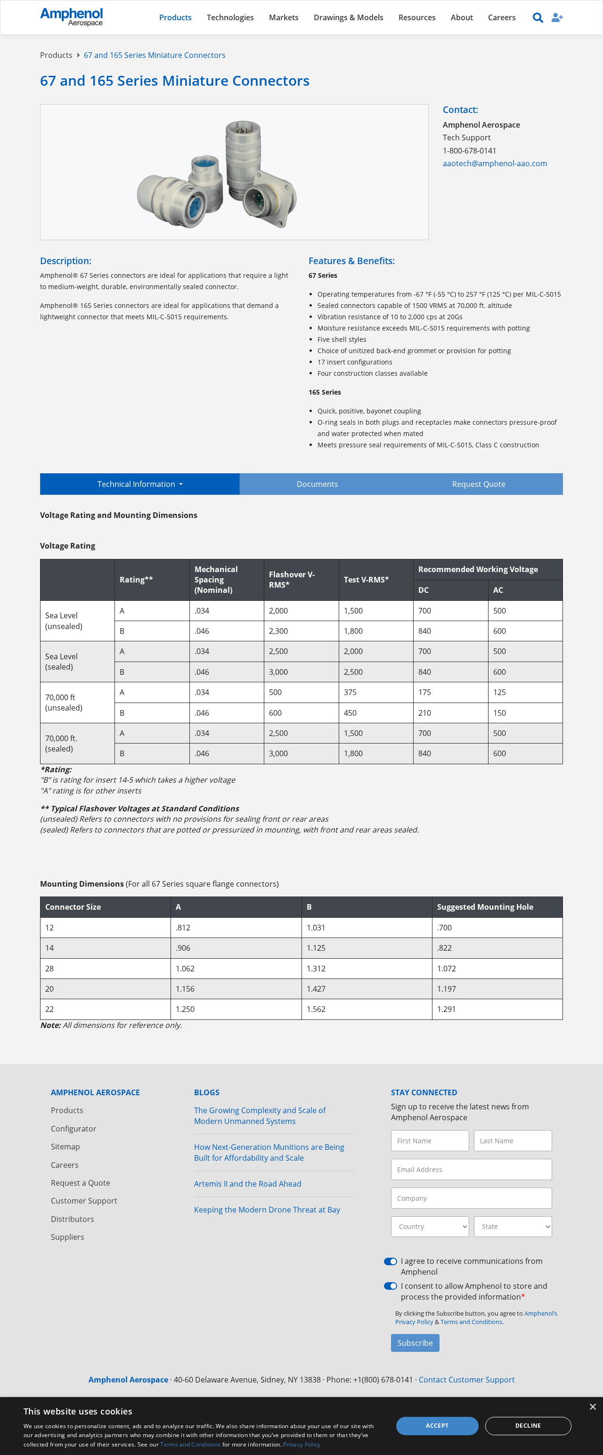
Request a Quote (80, 1183)
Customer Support (84, 1201)
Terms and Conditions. (472, 1322)
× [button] (592, 1407)
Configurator (74, 1129)
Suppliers (67, 1237)
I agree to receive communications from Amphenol (472, 1266)
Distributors (72, 1219)
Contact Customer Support (467, 1379)
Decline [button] (528, 1426)
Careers (65, 1165)
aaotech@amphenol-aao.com (495, 163)
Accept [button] (437, 1426)
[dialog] (301, 1426)
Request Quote (478, 484)
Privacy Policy (301, 1444)
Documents (317, 484)
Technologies (230, 17)
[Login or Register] (557, 17)
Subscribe (415, 1343)
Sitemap (65, 1146)
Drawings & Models (348, 17)
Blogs (207, 1092)
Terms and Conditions (190, 1444)
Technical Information (137, 484)
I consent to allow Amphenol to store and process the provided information (474, 1291)
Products (56, 55)
